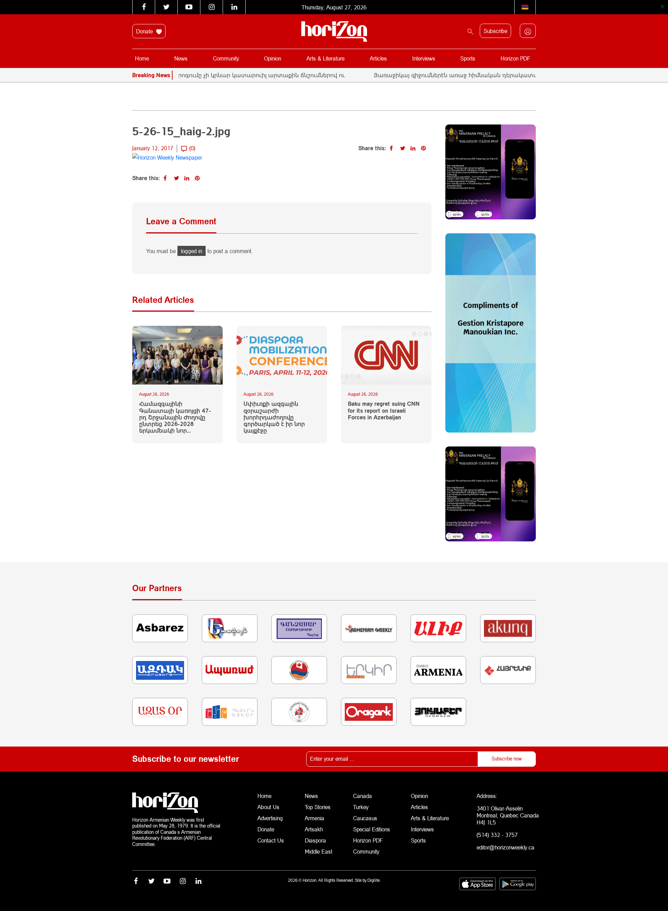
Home (142, 58)
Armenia (314, 818)
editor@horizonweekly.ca (505, 847)
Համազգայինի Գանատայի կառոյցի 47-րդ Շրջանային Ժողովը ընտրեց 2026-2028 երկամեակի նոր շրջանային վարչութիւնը (175, 417)
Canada (362, 795)
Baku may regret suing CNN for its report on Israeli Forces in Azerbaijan (384, 410)
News (181, 58)
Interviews (423, 58)
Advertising (270, 818)
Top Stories (318, 807)
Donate (145, 31)
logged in (191, 251)
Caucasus (365, 818)
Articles (378, 58)
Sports (467, 58)
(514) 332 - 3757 (497, 834)
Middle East (318, 851)
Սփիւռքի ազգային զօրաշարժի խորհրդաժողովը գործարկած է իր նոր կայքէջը (274, 417)
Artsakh (314, 829)
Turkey (360, 807)
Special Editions (371, 829)
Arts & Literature (325, 58)
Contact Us (270, 840)
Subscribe (495, 30)
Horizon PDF (515, 58)
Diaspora (315, 840)
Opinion (272, 58)
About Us (268, 807)
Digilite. (374, 880)
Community (226, 58)
